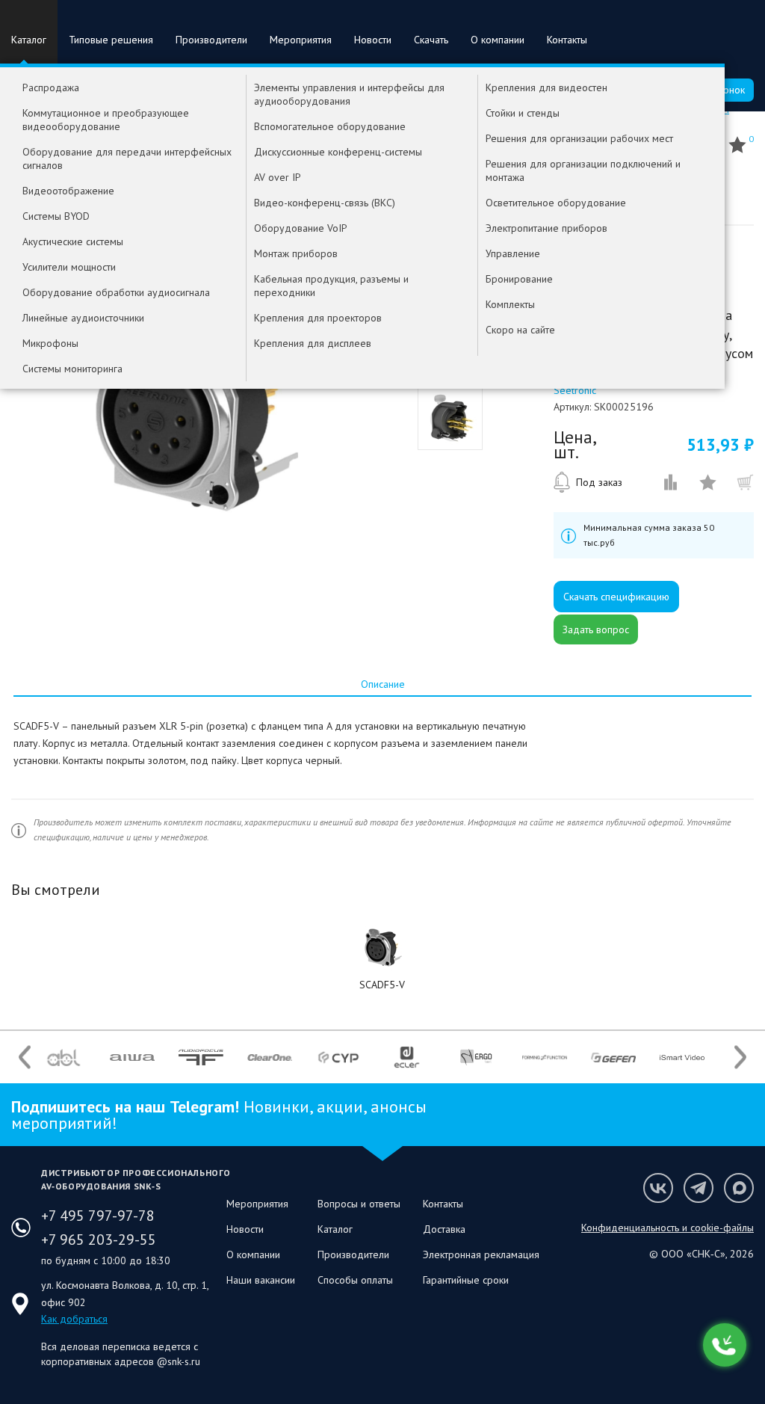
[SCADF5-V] (383, 948)
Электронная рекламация (481, 1254)
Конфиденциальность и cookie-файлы (667, 1227)
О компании (497, 39)
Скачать (431, 39)
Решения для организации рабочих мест (579, 138)
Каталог (28, 39)
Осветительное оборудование (556, 202)
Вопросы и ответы (359, 1203)
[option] (192, 409)
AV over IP (277, 177)
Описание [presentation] (383, 684)
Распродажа (50, 87)
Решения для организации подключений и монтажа (583, 170)
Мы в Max (739, 1188)
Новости (372, 39)
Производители (211, 39)
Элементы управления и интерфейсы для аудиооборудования (349, 94)
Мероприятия (301, 39)
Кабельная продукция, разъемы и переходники (331, 285)
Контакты (567, 39)
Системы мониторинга (72, 368)
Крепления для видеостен (546, 87)
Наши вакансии (260, 1280)
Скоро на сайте (520, 329)
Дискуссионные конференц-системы (338, 151)
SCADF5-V (382, 984)
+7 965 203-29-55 (98, 1239)
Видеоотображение (68, 190)
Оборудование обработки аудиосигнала (116, 292)
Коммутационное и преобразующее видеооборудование (105, 119)
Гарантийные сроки (466, 1280)
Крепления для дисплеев (312, 343)
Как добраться (74, 1319)
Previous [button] (25, 1057)
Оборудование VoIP (300, 228)
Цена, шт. (574, 445)
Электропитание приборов (546, 228)
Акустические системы (72, 241)
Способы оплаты (355, 1280)
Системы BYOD (56, 216)
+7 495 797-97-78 (98, 1215)
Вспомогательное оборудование (330, 126)
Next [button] (740, 1057)
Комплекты (510, 304)
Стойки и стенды (523, 113)
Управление (513, 253)
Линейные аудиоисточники (83, 317)
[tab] (382, 684)
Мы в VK (658, 1188)
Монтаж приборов (296, 253)
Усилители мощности (69, 267)
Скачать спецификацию (616, 596)
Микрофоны (50, 343)
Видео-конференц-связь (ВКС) (324, 202)
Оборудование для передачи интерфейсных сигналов (127, 158)
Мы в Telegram (698, 1188)
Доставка (444, 1229)
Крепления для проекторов (318, 317)
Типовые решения (111, 39)
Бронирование (519, 279)
